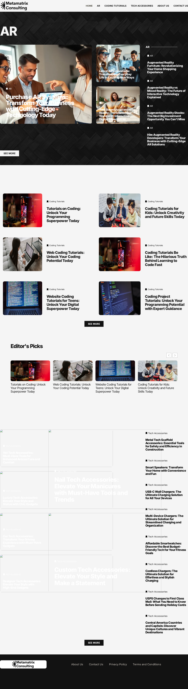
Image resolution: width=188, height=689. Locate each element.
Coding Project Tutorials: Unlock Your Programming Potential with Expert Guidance (164, 302)
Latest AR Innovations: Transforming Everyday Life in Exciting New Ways (116, 74)
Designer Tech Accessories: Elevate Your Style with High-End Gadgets (22, 584)
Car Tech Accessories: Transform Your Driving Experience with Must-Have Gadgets (22, 541)
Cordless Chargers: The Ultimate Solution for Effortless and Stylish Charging (161, 575)
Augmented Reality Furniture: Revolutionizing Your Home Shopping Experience (165, 67)
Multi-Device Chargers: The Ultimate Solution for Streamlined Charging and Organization (164, 520)
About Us (163, 5)
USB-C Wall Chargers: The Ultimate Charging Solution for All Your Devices (164, 495)
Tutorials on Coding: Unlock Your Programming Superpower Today (64, 214)
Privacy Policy (118, 664)
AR (98, 5)
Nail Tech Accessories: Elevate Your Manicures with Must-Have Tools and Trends (91, 489)
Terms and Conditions (147, 664)
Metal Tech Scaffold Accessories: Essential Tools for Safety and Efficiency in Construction (164, 444)
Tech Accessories (142, 5)
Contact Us (180, 5)
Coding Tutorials (115, 5)
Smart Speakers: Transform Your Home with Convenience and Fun (165, 471)
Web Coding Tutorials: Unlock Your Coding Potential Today (65, 256)
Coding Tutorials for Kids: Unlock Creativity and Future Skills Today (164, 212)
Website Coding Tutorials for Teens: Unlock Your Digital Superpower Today (63, 302)
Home (89, 5)
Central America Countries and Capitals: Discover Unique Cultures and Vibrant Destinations (164, 627)
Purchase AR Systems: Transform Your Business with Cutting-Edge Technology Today (40, 105)
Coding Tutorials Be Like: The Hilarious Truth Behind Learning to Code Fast (166, 258)
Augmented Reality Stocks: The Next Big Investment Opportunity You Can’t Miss (166, 116)
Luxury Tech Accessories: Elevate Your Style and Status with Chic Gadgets (20, 501)
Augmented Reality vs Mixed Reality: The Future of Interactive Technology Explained (166, 92)
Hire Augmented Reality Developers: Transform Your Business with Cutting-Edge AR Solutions (166, 139)
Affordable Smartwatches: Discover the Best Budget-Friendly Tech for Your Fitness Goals (165, 548)
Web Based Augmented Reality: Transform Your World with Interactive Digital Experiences (115, 114)
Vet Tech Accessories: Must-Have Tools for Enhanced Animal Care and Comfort (21, 457)
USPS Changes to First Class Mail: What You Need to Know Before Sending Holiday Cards (165, 602)
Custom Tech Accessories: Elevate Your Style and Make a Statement (92, 576)
